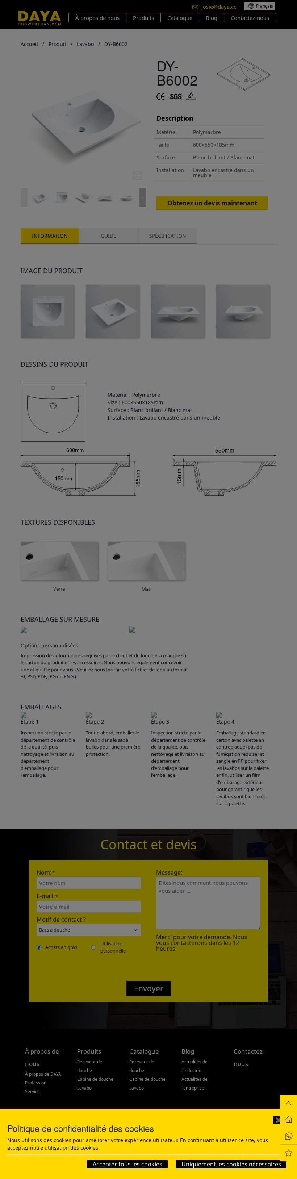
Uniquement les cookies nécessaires (231, 1164)
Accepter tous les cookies (127, 1164)
